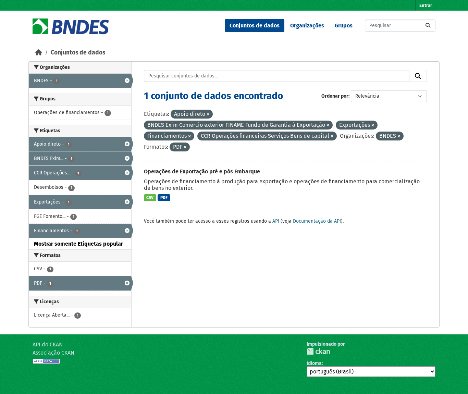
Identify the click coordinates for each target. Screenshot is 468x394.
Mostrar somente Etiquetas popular (78, 244)
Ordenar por (334, 96)
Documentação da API (317, 221)
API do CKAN (48, 344)
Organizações (307, 25)
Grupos (344, 25)
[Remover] (208, 114)
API (275, 221)
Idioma (314, 363)
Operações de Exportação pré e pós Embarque (202, 171)
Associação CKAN (53, 352)
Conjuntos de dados (255, 25)
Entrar (425, 5)
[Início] (38, 52)
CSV (149, 197)
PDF (164, 197)
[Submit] (428, 26)
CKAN (318, 351)
